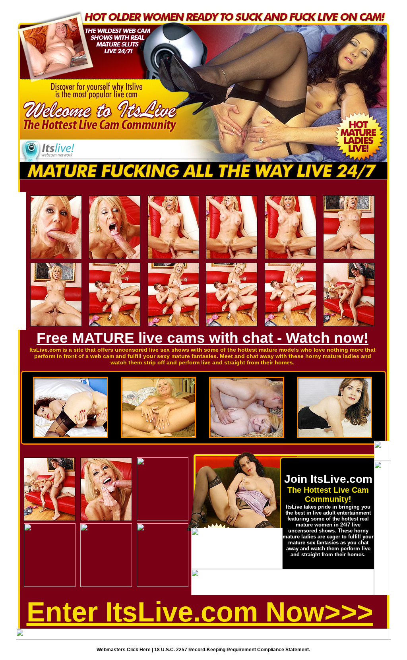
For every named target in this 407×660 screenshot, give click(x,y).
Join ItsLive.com (328, 479)
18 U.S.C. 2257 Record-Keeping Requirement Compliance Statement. (232, 649)
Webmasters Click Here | (125, 649)
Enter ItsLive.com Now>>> (200, 611)
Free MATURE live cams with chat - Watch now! (202, 338)
